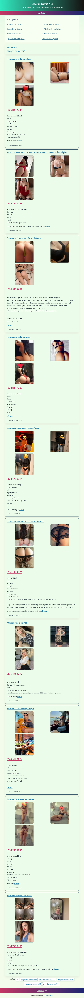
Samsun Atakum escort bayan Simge (23, 427)
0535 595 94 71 (14, 289)
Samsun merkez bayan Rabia (19, 895)
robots (46, 995)
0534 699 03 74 (14, 478)
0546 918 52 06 (14, 759)
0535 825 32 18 (14, 110)
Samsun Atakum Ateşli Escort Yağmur (24, 238)
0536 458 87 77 (14, 673)
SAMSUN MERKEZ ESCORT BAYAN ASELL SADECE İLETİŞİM (37, 152)
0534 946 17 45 (14, 850)
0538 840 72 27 (14, 388)
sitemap (51, 995)
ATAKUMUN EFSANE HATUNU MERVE (25, 521)
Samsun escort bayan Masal (19, 59)
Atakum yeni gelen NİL (17, 622)
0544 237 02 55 (14, 203)
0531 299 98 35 (14, 572)
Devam (19, 140)
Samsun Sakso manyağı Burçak (20, 708)
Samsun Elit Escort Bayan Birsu (21, 799)
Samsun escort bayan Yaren (19, 336)
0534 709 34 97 (14, 946)
